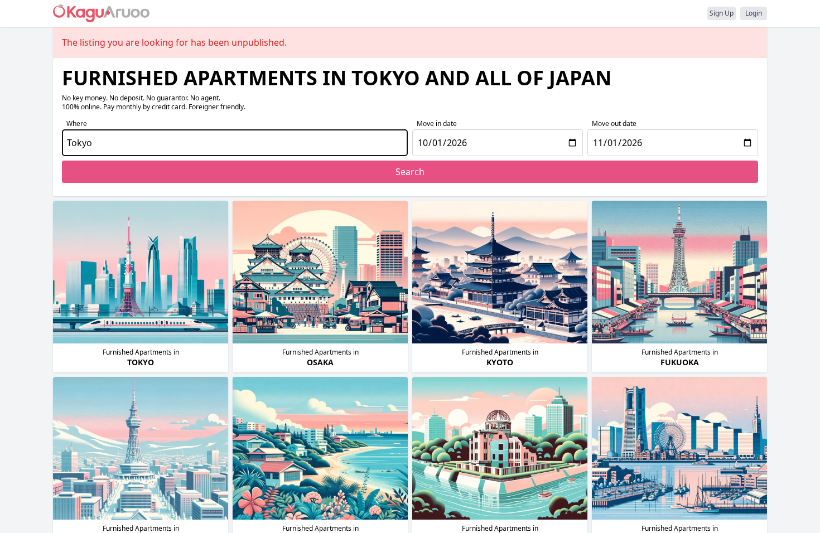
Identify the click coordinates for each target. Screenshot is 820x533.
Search (410, 172)
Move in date (437, 123)
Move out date (614, 123)
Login (753, 13)
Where (76, 123)
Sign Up (722, 13)
